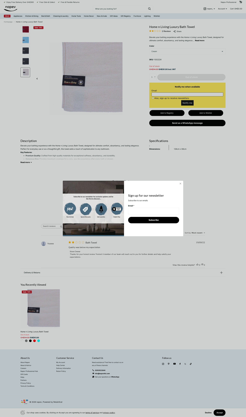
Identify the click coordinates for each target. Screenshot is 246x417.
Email (131, 206)
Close (180, 183)
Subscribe (154, 220)
